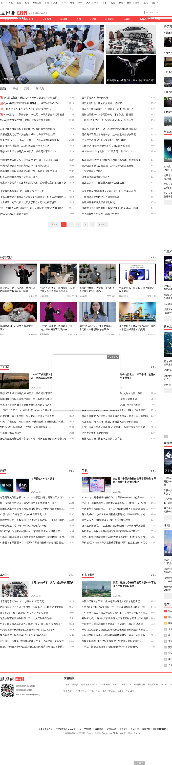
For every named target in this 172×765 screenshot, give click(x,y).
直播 (27, 3)
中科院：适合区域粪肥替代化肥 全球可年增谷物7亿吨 (110, 646)
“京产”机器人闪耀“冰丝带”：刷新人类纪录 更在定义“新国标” (31, 208)
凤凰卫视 (37, 3)
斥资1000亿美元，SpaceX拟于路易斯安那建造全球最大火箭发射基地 (115, 629)
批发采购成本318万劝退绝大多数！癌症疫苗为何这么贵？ (112, 641)
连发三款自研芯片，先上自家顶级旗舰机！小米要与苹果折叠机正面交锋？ (115, 525)
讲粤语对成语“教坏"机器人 (96, 177)
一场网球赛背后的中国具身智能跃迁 (100, 196)
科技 (96, 3)
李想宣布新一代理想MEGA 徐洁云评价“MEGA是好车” (28, 629)
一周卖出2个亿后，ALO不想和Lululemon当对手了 (108, 120)
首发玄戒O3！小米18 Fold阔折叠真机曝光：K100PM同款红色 (113, 514)
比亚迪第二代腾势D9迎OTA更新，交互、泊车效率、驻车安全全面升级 (33, 641)
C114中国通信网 (137, 684)
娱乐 (55, 3)
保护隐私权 (111, 729)
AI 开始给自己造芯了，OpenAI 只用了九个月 (23, 514)
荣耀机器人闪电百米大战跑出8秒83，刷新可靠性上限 (27, 134)
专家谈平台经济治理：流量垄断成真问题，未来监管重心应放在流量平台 (33, 404)
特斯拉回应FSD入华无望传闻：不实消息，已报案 (107, 114)
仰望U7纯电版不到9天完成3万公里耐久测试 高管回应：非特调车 (33, 646)
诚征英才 (99, 729)
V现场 (93, 19)
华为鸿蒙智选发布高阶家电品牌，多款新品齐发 (24, 165)
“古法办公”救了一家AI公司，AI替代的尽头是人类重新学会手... (57, 289)
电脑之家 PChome (89, 684)
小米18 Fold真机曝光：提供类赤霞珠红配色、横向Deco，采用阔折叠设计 (33, 536)
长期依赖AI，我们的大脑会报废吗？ (16, 328)
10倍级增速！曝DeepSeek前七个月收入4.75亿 (23, 525)
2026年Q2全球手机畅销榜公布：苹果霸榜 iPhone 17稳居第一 (31, 531)
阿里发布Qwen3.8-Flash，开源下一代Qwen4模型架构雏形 (29, 140)
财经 (47, 3)
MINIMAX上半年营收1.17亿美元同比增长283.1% (107, 151)
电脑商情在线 (108, 691)
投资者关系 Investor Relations (68, 729)
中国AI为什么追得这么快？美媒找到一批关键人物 (27, 79)
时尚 (72, 3)
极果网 (124, 684)
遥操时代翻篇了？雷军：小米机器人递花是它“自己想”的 (97, 289)
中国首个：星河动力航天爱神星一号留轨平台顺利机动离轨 (112, 624)
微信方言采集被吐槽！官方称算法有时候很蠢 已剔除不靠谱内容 (33, 438)
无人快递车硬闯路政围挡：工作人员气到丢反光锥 (108, 165)
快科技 (75, 684)
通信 (78, 19)
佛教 (129, 3)
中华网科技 (81, 691)
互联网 (4, 367)
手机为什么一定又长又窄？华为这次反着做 (136, 289)
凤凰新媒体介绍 (45, 729)
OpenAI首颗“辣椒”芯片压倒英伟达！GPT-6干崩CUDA (31, 103)
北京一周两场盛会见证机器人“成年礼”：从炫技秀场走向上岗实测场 (115, 427)
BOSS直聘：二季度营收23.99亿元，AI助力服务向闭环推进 (33, 114)
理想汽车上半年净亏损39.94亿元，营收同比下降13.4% (28, 151)
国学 (137, 3)
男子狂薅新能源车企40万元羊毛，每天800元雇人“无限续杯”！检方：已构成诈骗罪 (33, 624)
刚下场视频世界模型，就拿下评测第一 (102, 213)
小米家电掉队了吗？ (92, 171)
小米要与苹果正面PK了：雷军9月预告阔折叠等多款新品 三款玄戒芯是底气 (33, 542)
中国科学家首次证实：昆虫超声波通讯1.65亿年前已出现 (29, 160)
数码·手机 (28, 19)
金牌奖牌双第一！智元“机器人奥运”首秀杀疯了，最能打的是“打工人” (33, 520)
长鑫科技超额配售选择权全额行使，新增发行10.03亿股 (28, 171)
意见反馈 (135, 729)
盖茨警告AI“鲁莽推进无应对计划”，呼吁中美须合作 (109, 191)
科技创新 (88, 575)
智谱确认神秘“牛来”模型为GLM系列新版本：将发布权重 (111, 160)
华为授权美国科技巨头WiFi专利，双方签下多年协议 (30, 97)
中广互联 (130, 691)
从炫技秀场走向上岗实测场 (14, 213)
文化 (113, 3)
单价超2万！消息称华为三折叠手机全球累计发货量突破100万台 (115, 542)
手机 (85, 470)
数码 (146, 3)
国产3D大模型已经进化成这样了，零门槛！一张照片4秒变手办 (97, 328)
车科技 (63, 19)
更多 (154, 3)
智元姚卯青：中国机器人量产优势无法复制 (104, 182)
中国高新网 (68, 691)
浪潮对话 (110, 19)
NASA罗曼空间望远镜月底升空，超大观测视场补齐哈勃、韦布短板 (115, 607)
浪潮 (167, 525)
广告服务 (88, 729)
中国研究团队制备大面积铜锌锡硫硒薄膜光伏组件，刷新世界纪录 (115, 635)
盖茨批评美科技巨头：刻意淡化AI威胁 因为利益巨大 (27, 128)
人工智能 (46, 19)
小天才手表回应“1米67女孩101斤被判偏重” (104, 140)
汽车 (80, 3)
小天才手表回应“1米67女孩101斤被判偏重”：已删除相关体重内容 (33, 421)
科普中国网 (105, 684)
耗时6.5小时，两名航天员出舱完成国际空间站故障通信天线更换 (115, 618)
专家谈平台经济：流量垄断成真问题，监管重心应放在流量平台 (33, 182)
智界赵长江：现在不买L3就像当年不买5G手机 (24, 635)
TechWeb (164, 684)
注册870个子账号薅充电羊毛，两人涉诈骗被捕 (106, 145)
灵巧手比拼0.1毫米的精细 (95, 97)
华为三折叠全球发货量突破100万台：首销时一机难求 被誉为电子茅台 (115, 536)
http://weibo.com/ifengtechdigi (28, 695)
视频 (19, 3)
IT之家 (66, 684)
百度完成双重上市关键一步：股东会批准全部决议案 (109, 134)
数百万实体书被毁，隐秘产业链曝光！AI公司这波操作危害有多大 (115, 410)
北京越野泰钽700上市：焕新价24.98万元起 (22, 191)
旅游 (121, 3)
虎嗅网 (116, 684)
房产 (88, 3)
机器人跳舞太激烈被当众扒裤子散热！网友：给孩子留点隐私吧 (115, 416)
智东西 (120, 691)
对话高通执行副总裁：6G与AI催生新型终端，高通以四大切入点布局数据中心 (33, 497)
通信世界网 (153, 684)
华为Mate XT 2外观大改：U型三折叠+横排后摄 (106, 520)
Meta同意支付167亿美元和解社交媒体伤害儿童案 (25, 120)
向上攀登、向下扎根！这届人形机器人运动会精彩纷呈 (28, 202)
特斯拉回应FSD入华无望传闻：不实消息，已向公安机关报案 (31, 607)
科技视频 (6, 257)
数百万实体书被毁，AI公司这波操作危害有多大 (25, 145)
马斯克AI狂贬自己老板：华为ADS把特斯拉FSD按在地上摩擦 (17, 289)
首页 (2, 3)
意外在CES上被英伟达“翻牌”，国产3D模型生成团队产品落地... (137, 328)
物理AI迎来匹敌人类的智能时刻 (98, 202)
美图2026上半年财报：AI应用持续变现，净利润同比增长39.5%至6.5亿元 (33, 508)
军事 (105, 3)
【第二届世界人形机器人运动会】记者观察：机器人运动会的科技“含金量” (33, 196)
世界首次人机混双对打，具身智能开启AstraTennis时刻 (110, 208)
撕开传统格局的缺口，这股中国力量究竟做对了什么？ (28, 503)
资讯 (11, 3)
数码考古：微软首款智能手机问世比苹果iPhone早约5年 (110, 531)
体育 (64, 3)
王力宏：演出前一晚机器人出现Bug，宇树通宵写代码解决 (56, 328)
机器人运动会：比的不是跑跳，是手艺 (102, 103)
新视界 (143, 19)
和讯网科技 (95, 691)
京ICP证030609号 (160, 729)
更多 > (153, 257)
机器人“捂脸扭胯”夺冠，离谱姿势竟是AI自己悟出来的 (110, 128)
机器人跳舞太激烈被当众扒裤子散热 (19, 177)
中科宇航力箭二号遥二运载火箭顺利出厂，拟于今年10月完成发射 (115, 612)
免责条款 (123, 729)
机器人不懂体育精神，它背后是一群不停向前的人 (108, 108)
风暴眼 (127, 19)
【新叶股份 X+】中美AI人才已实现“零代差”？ (27, 108)
